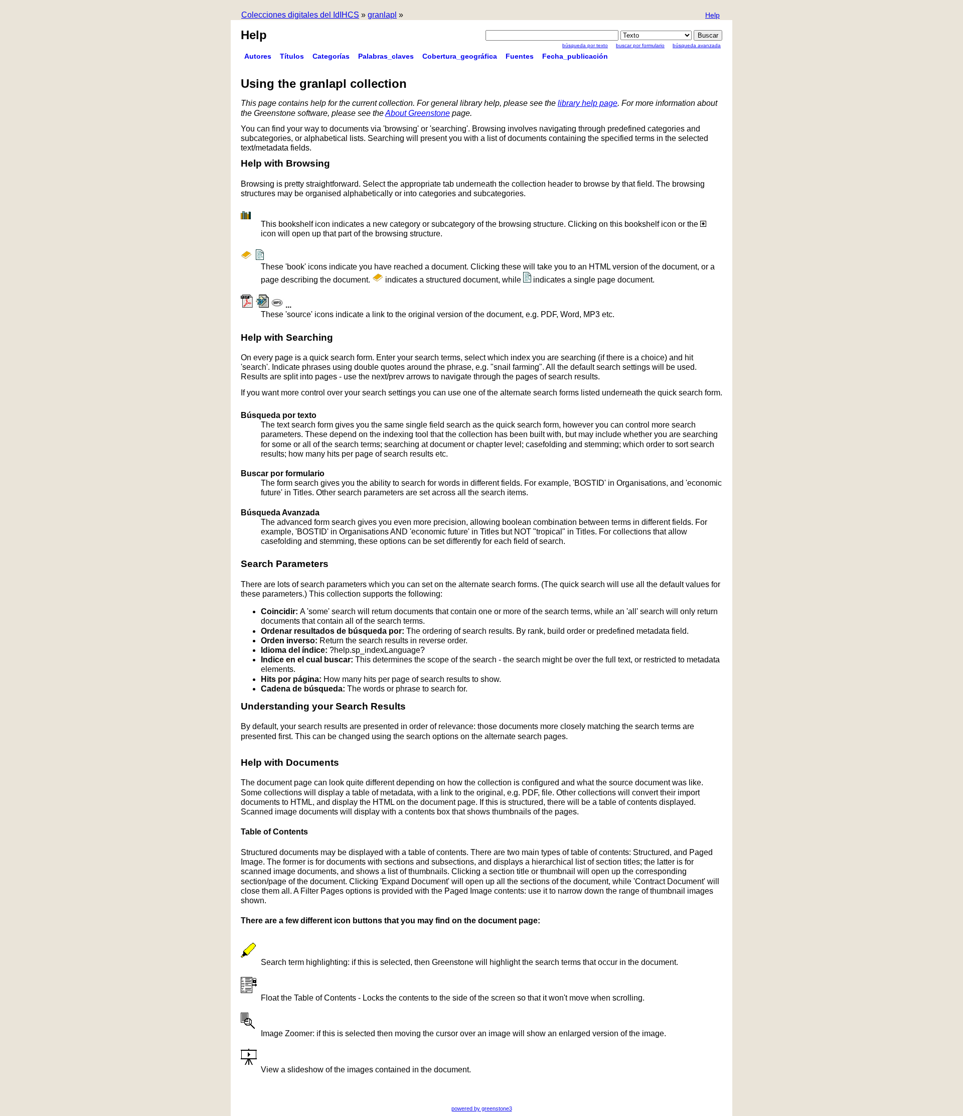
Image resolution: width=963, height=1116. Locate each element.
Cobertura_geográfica (459, 56)
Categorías (331, 56)
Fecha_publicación (575, 56)
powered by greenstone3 (481, 1108)
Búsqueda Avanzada (697, 45)
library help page (587, 103)
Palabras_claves (386, 56)
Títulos (292, 56)
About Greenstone (417, 113)
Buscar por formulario (640, 45)
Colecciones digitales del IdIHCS (300, 15)
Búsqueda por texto (585, 45)
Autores (257, 56)
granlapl (382, 15)
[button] (712, 16)
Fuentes (520, 56)
